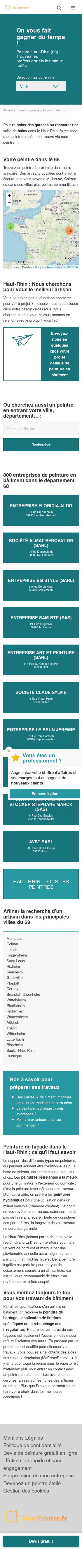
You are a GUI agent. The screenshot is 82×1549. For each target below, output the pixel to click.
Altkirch (13, 1022)
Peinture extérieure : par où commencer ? (38, 1122)
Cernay (12, 988)
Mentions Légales (23, 1437)
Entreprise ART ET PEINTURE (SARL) (41, 654)
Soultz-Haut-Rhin (21, 1050)
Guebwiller (15, 977)
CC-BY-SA (72, 267)
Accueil (8, 110)
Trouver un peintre (27, 110)
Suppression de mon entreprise (38, 1475)
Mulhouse (14, 938)
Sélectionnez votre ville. (36, 77)
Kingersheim (17, 955)
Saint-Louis (16, 960)
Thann (12, 1028)
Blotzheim (15, 1044)
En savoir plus (44, 793)
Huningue (14, 1055)
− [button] (9, 202)
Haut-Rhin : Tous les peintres (41, 884)
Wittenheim (16, 1033)
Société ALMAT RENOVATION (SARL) (41, 542)
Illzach (12, 949)
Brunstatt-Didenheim (23, 994)
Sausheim (15, 972)
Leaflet (16, 267)
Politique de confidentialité (32, 1445)
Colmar (12, 943)
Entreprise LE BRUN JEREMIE (41, 729)
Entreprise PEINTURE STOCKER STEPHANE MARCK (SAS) (41, 804)
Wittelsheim (16, 999)
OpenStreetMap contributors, (50, 267)
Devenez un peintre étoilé (32, 1483)
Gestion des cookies (26, 1490)
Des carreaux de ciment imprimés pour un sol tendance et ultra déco (44, 1099)
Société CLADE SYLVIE (41, 692)
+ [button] (9, 195)
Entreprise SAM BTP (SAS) (41, 617)
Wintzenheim (17, 1016)
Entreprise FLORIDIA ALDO (41, 505)
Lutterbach (15, 1039)
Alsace (46, 110)
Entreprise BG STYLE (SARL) (41, 580)
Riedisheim (16, 1005)
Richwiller (15, 1011)
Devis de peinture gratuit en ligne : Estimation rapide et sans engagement (40, 1460)
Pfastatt (13, 983)
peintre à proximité (37, 167)
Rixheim (13, 966)
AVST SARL (41, 841)
